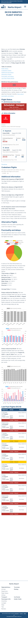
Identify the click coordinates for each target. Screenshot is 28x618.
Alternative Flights (6, 74)
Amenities (4, 601)
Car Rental (17, 597)
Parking (16, 589)
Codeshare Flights (6, 70)
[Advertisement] (14, 33)
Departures (4, 591)
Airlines (3, 595)
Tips (2, 607)
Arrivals (3, 589)
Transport (4, 597)
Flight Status (4, 68)
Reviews (3, 608)
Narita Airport (14, 7)
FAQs (2, 605)
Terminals (17, 587)
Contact (21, 613)
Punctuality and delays (7, 76)
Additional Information (7, 72)
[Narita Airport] (3, 6)
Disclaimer (17, 613)
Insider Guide (17, 599)
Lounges (3, 603)
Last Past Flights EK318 (7, 78)
